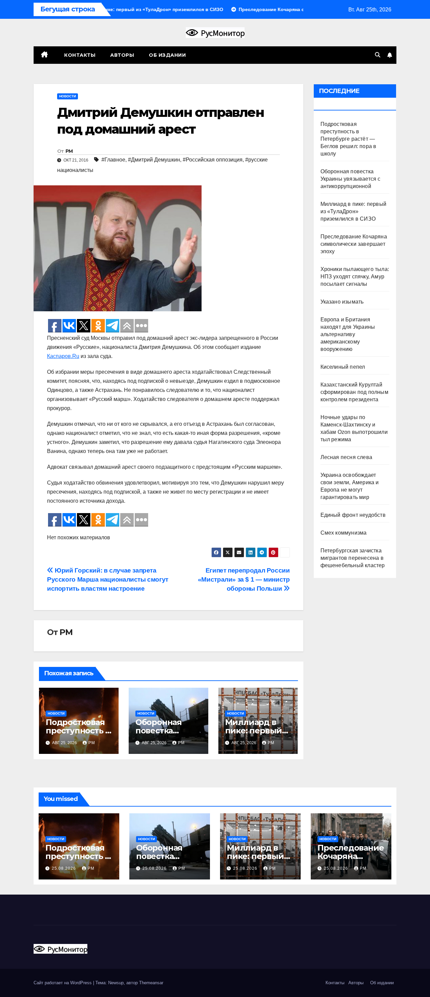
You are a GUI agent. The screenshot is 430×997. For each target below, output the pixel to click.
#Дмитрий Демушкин (154, 160)
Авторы (122, 55)
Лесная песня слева (346, 457)
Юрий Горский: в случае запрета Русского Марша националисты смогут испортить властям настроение (107, 579)
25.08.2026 (64, 868)
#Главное (113, 160)
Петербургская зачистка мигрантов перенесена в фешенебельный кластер (352, 558)
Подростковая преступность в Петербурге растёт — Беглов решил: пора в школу (348, 138)
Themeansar (151, 982)
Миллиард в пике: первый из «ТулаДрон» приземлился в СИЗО (353, 211)
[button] (377, 55)
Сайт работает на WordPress (63, 982)
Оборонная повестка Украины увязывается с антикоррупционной (350, 179)
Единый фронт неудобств (353, 515)
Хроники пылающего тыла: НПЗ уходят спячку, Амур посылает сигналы (354, 276)
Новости (67, 96)
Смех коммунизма (343, 533)
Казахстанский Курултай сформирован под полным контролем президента (354, 392)
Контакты (79, 55)
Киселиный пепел (342, 367)
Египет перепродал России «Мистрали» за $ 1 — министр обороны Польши (244, 579)
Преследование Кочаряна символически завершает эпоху (353, 244)
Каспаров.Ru (63, 356)
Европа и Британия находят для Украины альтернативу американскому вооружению (347, 334)
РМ (69, 151)
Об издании (167, 55)
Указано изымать (342, 302)
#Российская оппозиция (213, 160)
